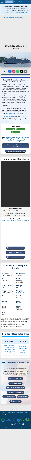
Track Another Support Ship (17, 151)
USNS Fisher (7, 349)
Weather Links (16, 401)
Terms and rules (11, 412)
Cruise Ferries (18, 137)
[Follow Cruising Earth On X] (12, 424)
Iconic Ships (22, 139)
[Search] (29, 1)
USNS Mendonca (9, 350)
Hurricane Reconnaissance (16, 387)
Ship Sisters (16, 132)
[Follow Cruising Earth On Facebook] (8, 424)
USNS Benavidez (9, 346)
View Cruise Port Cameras (16, 257)
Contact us (3, 412)
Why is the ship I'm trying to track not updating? (15, 220)
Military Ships (10, 139)
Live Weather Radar (16, 378)
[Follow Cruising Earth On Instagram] (19, 424)
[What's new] (26, 1)
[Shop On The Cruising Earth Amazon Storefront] (15, 424)
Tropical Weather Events (16, 392)
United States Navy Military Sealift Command (23, 349)
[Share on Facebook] (9, 71)
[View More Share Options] (25, 71)
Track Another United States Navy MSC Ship (17, 145)
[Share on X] (21, 71)
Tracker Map (11, 129)
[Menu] (2, 2)
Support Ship (20, 293)
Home (2, 414)
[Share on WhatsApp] (17, 71)
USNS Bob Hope (9, 347)
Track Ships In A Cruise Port (16, 248)
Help (25, 412)
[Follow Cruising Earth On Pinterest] (23, 424)
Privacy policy (19, 412)
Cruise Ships (9, 137)
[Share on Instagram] (13, 71)
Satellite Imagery (10, 396)
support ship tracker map (12, 113)
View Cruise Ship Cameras (16, 252)
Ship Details (21, 129)
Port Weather (23, 396)
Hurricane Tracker (16, 383)
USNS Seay (12, 353)
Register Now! (23, 12)
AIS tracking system (7, 116)
